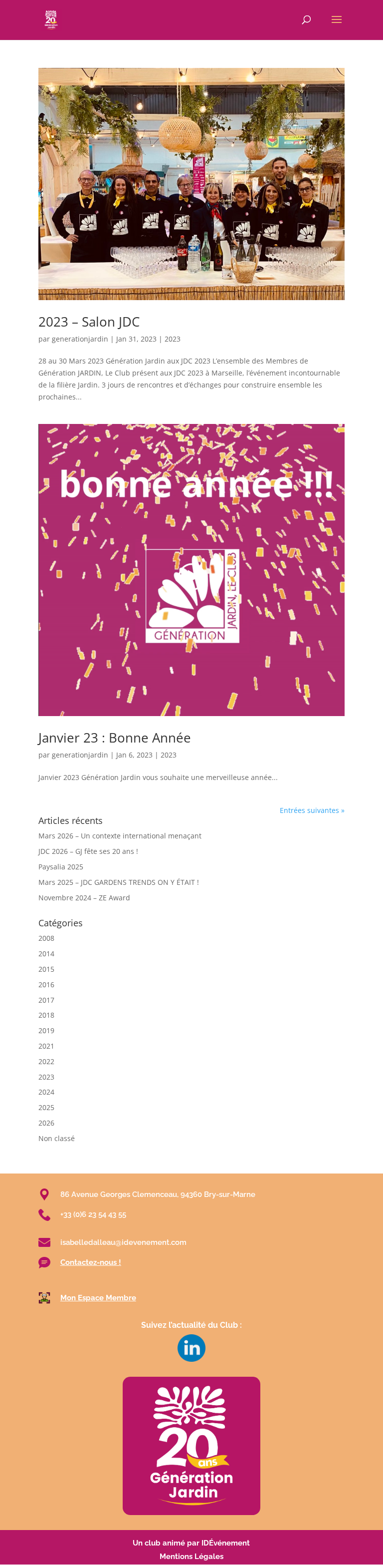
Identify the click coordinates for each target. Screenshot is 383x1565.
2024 (46, 1092)
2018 (46, 1015)
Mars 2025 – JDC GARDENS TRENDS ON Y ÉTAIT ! (118, 882)
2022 (46, 1061)
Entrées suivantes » (312, 810)
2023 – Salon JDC (89, 322)
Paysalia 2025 (60, 866)
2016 (46, 984)
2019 (46, 1030)
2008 (46, 938)
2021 (46, 1046)
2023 (173, 339)
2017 (46, 1000)
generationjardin (80, 339)
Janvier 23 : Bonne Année (114, 738)
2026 (46, 1123)
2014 (46, 953)
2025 (46, 1107)
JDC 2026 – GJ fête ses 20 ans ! (88, 851)
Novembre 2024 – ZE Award (84, 897)
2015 (46, 969)
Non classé (56, 1138)
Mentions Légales (191, 1556)
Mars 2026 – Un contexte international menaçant (119, 835)
